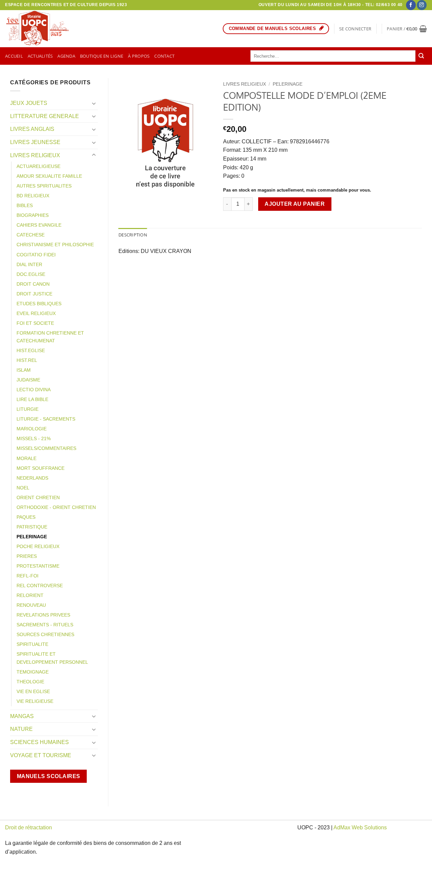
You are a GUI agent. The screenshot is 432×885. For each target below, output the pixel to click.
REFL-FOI (27, 575)
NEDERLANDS (32, 478)
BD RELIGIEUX (33, 195)
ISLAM (24, 370)
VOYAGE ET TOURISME (40, 755)
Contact (164, 56)
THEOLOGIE (30, 681)
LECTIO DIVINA (34, 389)
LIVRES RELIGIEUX (35, 155)
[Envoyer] (421, 56)
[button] (355, 29)
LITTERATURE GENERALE (44, 116)
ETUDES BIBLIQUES (39, 303)
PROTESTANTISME (38, 566)
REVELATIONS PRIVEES (43, 615)
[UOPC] (41, 28)
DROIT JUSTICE (34, 293)
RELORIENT (30, 595)
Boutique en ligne (101, 56)
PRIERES (27, 556)
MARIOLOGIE (32, 428)
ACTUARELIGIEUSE (38, 166)
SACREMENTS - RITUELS (45, 624)
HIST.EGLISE (31, 350)
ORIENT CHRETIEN (38, 497)
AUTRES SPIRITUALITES (44, 186)
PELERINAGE (32, 536)
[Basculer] (94, 103)
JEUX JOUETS (28, 103)
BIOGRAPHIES (33, 215)
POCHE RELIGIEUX (38, 546)
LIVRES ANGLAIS (32, 129)
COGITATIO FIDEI (36, 254)
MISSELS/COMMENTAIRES (46, 448)
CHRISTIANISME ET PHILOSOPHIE (55, 244)
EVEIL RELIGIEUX (36, 313)
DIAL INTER (29, 264)
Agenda (66, 56)
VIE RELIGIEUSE (35, 701)
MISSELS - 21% (34, 438)
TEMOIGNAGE (33, 672)
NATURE (21, 729)
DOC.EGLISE (31, 274)
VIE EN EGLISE (33, 691)
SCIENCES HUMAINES (39, 742)
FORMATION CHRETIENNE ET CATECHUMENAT (50, 336)
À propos (139, 56)
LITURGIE (27, 409)
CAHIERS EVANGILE (39, 225)
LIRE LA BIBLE (32, 399)
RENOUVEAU (31, 605)
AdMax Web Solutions (360, 827)
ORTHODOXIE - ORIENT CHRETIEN (56, 507)
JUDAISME (28, 379)
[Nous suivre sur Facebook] (411, 5)
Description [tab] (132, 235)
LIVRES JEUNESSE (35, 142)
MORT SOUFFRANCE (40, 468)
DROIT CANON (33, 284)
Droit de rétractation (28, 827)
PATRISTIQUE (32, 527)
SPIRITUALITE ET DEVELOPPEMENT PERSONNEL (52, 657)
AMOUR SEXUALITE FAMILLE (49, 176)
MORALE (26, 458)
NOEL (23, 487)
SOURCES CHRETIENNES (45, 634)
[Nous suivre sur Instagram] (422, 5)
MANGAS (22, 716)
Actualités (40, 56)
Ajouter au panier (295, 204)
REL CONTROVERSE (40, 585)
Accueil (14, 56)
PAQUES (26, 517)
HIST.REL (27, 360)
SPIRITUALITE (32, 644)
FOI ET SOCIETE (35, 323)
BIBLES (25, 205)
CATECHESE (31, 234)
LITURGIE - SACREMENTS (46, 419)
